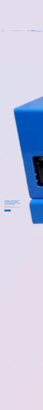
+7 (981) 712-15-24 (28, 30)
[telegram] (31, 30)
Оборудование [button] (17, 30)
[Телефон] (34, 30)
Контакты (21, 30)
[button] (39, 30)
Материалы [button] (13, 30)
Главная (10, 30)
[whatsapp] (33, 30)
